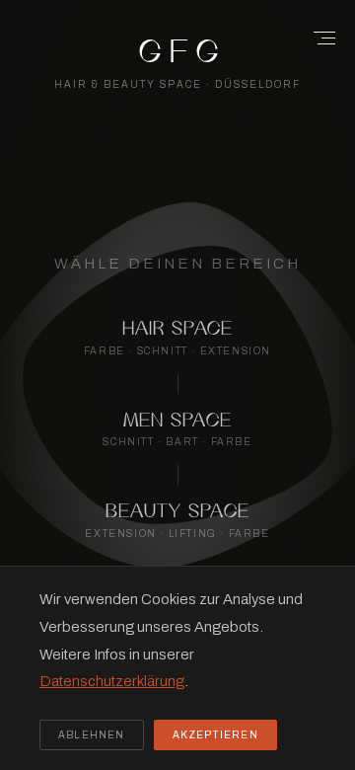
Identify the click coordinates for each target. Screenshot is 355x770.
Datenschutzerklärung (111, 681)
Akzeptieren (215, 735)
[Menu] (317, 37)
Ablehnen (91, 735)
